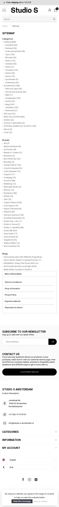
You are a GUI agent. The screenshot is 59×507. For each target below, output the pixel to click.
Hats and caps (13, 89)
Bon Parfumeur (12, 159)
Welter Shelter (12, 243)
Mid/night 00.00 (12, 187)
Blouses (10, 57)
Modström (10, 193)
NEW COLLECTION (14, 117)
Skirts (9, 67)
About (8, 129)
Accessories (12, 85)
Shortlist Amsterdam (14, 218)
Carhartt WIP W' (12, 165)
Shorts (10, 73)
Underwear (12, 82)
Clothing (10, 42)
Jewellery (11, 107)
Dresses (10, 64)
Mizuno (9, 190)
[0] (55, 10)
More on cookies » (41, 501)
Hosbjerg (10, 177)
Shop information (12, 288)
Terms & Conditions (13, 282)
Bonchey (9, 162)
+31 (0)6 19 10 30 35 (17, 414)
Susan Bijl (10, 230)
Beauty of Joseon (13, 152)
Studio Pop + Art (13, 221)
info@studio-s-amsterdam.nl (21, 423)
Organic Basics (13, 202)
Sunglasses (13, 98)
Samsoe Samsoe (14, 215)
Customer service (29, 372)
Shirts (10, 61)
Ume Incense (11, 237)
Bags (10, 104)
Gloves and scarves (15, 92)
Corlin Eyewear (12, 171)
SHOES (9, 120)
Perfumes (11, 110)
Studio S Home (12, 224)
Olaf (7, 199)
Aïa (7, 143)
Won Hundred (12, 246)
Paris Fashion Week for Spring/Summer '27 (22, 260)
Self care (9, 114)
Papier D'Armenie (12, 209)
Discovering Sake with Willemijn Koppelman (23, 257)
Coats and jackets (15, 51)
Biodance (9, 156)
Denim (10, 76)
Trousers (11, 70)
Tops (10, 54)
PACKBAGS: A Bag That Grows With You (21, 263)
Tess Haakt (10, 233)
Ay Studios (10, 149)
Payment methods (12, 301)
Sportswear (11, 79)
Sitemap (15, 26)
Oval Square (11, 205)
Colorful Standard (13, 168)
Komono (9, 180)
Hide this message (22, 501)
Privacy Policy (10, 295)
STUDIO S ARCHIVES (14, 123)
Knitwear (11, 48)
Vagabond (10, 240)
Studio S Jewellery (14, 227)
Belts (9, 95)
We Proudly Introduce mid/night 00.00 (20, 266)
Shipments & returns (13, 307)
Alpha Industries (12, 146)
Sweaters (11, 45)
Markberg (10, 184)
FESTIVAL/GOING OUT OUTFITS (20, 126)
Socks (10, 101)
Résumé (9, 212)
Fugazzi (9, 174)
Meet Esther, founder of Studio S (18, 269)
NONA (8, 196)
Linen (8, 132)
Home (5, 26)
